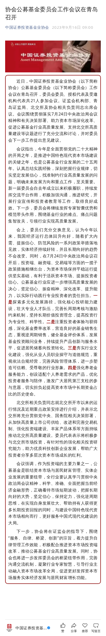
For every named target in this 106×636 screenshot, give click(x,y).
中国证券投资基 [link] (31, 627)
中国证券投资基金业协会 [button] (27, 27)
